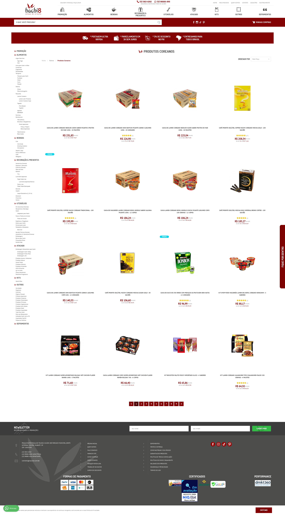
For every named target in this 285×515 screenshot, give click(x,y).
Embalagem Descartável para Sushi (26, 249)
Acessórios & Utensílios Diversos (25, 234)
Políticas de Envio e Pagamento (161, 460)
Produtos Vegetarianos (22, 304)
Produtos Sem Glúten (21, 306)
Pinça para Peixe (20, 240)
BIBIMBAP (20, 112)
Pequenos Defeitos (21, 320)
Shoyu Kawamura (20, 272)
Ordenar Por (244, 59)
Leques (17, 191)
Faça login (77, 3)
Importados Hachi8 (21, 318)
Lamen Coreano (21, 96)
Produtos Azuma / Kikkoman (24, 258)
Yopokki (21, 108)
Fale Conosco (92, 450)
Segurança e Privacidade (159, 467)
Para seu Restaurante (21, 314)
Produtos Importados (21, 310)
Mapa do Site (91, 454)
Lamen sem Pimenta (25, 99)
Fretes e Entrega (156, 447)
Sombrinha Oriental (21, 163)
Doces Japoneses (23, 124)
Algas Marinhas (20, 58)
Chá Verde (20, 144)
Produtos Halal (20, 308)
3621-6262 (146, 1)
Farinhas (18, 115)
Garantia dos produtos (158, 454)
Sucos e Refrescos (20, 152)
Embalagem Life (21, 256)
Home (215, 3)
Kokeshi (18, 171)
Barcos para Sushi (20, 238)
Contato (245, 3)
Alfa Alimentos (20, 268)
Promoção (62, 14)
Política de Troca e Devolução (161, 457)
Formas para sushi (21, 225)
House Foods (19, 262)
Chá (17, 141)
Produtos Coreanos (21, 298)
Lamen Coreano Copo (25, 101)
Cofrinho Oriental (21, 167)
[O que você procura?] (159, 22)
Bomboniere (19, 117)
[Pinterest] (203, 22)
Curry (18, 82)
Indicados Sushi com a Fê (23, 316)
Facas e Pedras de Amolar (23, 216)
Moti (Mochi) (20, 119)
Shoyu (19, 89)
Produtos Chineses (21, 302)
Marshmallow (21, 132)
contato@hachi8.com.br (31, 461)
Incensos (18, 292)
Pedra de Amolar (22, 218)
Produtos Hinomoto (21, 266)
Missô (18, 80)
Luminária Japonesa (21, 176)
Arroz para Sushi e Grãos (22, 65)
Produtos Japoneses (21, 296)
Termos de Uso (155, 470)
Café (17, 154)
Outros (238, 14)
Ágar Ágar (20, 61)
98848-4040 (27, 454)
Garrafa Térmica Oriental (23, 232)
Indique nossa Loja (94, 464)
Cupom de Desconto (94, 470)
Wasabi (19, 84)
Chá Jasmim (20, 148)
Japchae (19, 110)
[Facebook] (193, 22)
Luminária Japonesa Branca (26, 182)
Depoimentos (265, 14)
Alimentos (89, 14)
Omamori (18, 196)
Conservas (18, 67)
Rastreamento (264, 3)
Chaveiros (18, 198)
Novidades (18, 288)
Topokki (19, 103)
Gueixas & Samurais (21, 165)
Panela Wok (19, 242)
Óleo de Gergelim (22, 91)
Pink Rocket (22, 106)
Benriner (19, 229)
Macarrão (18, 94)
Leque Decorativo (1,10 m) (24, 193)
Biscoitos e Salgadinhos (24, 121)
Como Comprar (92, 457)
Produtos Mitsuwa (21, 264)
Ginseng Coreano (22, 146)
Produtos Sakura (20, 260)
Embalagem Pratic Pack (24, 254)
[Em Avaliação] (189, 491)
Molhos (18, 86)
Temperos (18, 73)
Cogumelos (19, 69)
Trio (18, 174)
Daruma (18, 189)
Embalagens (19, 236)
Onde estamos (92, 460)
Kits (217, 14)
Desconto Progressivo (22, 274)
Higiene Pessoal (20, 294)
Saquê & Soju (19, 150)
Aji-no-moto (19, 270)
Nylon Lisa (20, 184)
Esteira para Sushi (21, 223)
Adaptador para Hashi (23, 213)
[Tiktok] (200, 22)
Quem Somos (235, 3)
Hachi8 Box (19, 281)
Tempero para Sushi (22, 76)
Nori (18, 63)
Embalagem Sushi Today (24, 252)
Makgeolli (18, 156)
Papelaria (18, 290)
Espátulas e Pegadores (22, 221)
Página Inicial (92, 444)
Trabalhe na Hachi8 (94, 467)
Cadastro (253, 3)
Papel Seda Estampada (23, 186)
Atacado (194, 14)
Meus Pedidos (224, 3)
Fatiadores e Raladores (22, 227)
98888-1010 (163, 1)
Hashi (17, 211)
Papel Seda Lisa (21, 179)
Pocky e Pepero (25, 127)
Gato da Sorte (19, 169)
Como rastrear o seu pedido (160, 450)
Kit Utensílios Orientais (22, 207)
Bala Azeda (20, 134)
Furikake (19, 78)
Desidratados (19, 71)
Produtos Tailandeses (22, 300)
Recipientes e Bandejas (22, 209)
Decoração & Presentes (140, 14)
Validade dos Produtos (158, 464)
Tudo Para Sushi (20, 312)
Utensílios (168, 14)
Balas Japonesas (25, 129)
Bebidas (114, 14)
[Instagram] (197, 22)
